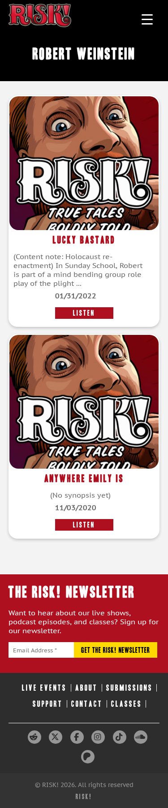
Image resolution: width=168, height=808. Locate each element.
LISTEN (84, 313)
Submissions (129, 688)
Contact (87, 704)
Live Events (44, 688)
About (86, 688)
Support (48, 704)
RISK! (84, 796)
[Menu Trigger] (147, 19)
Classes (126, 704)
